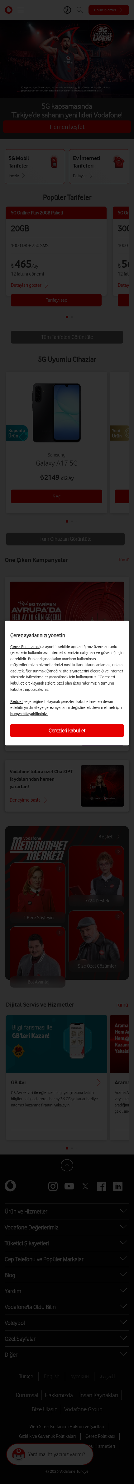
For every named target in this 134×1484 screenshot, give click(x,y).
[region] (67, 683)
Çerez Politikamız (25, 646)
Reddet (16, 701)
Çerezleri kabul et (67, 730)
